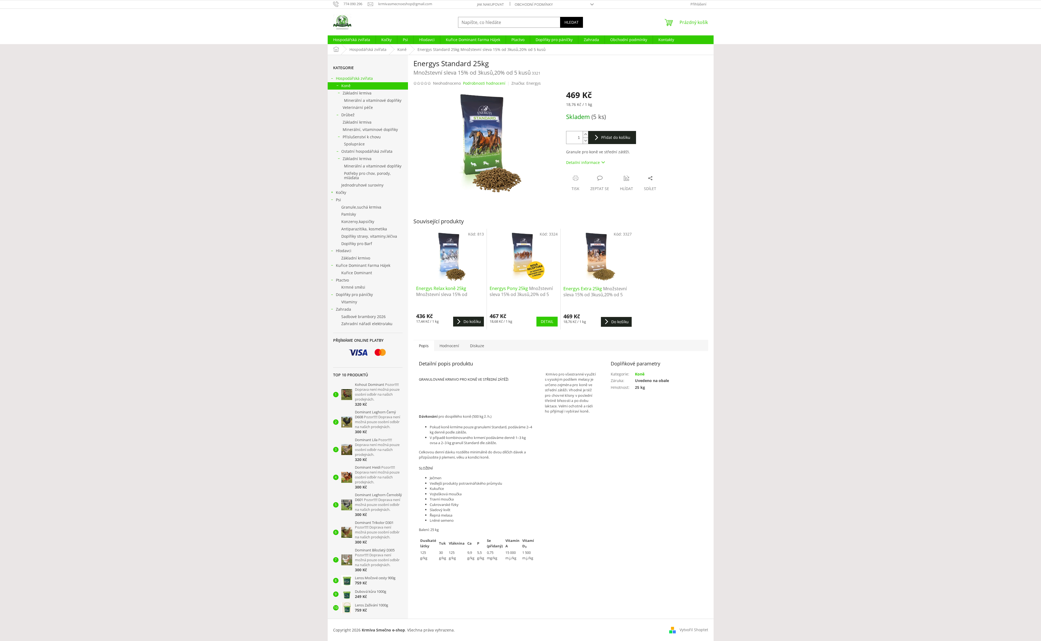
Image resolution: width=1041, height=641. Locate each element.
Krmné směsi (353, 287)
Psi (338, 199)
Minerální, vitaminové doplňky (370, 129)
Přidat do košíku (615, 137)
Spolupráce (354, 143)
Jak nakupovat (490, 4)
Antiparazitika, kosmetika (364, 228)
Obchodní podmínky (534, 4)
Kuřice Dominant (356, 272)
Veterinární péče (358, 107)
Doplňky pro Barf (356, 243)
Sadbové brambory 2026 (363, 316)
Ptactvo (342, 280)
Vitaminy (349, 301)
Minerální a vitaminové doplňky (372, 166)
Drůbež (348, 114)
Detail (547, 321)
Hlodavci (343, 250)
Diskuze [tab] (477, 345)
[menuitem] (352, 39)
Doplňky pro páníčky (354, 294)
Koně (346, 85)
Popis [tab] (424, 345)
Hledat (571, 22)
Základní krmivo (355, 258)
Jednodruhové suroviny (362, 185)
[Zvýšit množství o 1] (585, 134)
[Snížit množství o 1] (585, 141)
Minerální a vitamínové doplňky (372, 100)
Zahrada (343, 309)
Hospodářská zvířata (354, 78)
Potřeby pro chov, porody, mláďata (367, 176)
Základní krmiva (357, 93)
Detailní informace (583, 162)
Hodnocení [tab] (449, 345)
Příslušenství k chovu (362, 136)
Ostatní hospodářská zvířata (366, 151)
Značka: (526, 83)
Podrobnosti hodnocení (484, 83)
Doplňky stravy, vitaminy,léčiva (369, 236)
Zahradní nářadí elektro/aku (366, 323)
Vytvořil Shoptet (694, 629)
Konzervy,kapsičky (357, 221)
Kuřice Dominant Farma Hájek (363, 265)
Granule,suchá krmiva (361, 207)
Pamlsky (348, 214)
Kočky (341, 192)
